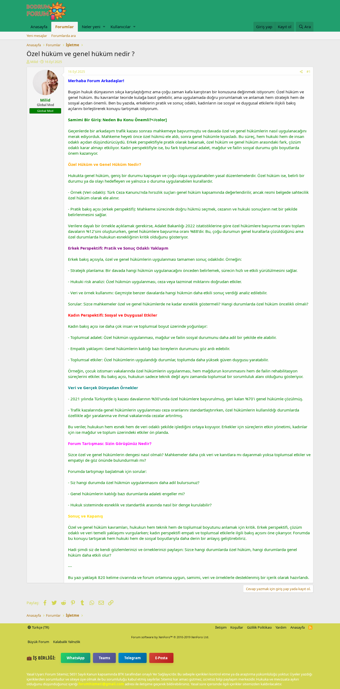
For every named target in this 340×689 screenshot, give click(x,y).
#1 (309, 71)
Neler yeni (91, 26)
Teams (104, 658)
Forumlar (64, 26)
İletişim (221, 627)
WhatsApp (75, 658)
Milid (34, 61)
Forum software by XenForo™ (170, 637)
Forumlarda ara (63, 35)
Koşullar (236, 627)
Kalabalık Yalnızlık (66, 641)
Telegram (132, 658)
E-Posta (161, 658)
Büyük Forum (38, 641)
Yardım (280, 627)
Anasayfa (39, 26)
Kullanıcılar (120, 26)
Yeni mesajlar (37, 35)
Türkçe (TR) (40, 627)
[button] (104, 27)
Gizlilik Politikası (259, 627)
